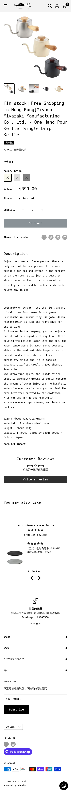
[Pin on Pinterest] (51, 237)
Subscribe (16, 709)
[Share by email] (64, 237)
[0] (64, 6)
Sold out (35, 223)
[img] (35, 530)
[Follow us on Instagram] (13, 744)
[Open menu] (5, 5)
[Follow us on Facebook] (6, 744)
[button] (32, 577)
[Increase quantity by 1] (42, 210)
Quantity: (10, 209)
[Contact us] (63, 785)
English (10, 727)
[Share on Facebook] (44, 237)
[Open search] (50, 6)
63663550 (43, 617)
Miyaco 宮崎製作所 (15, 149)
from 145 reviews (35, 534)
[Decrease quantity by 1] (23, 210)
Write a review (35, 479)
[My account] (57, 6)
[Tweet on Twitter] (57, 237)
